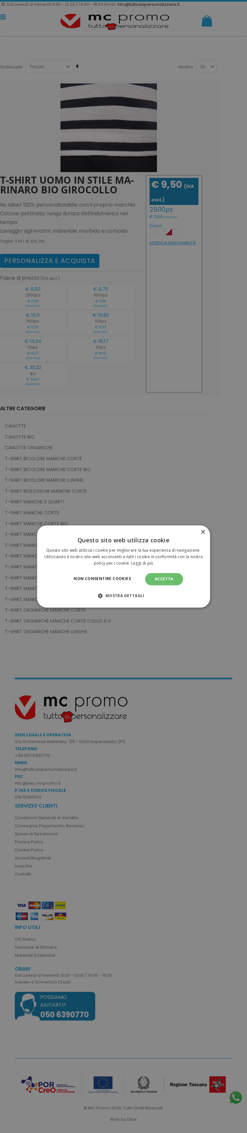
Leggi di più (142, 563)
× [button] (202, 532)
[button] (123, 596)
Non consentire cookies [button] (102, 578)
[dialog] (123, 566)
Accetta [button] (164, 579)
